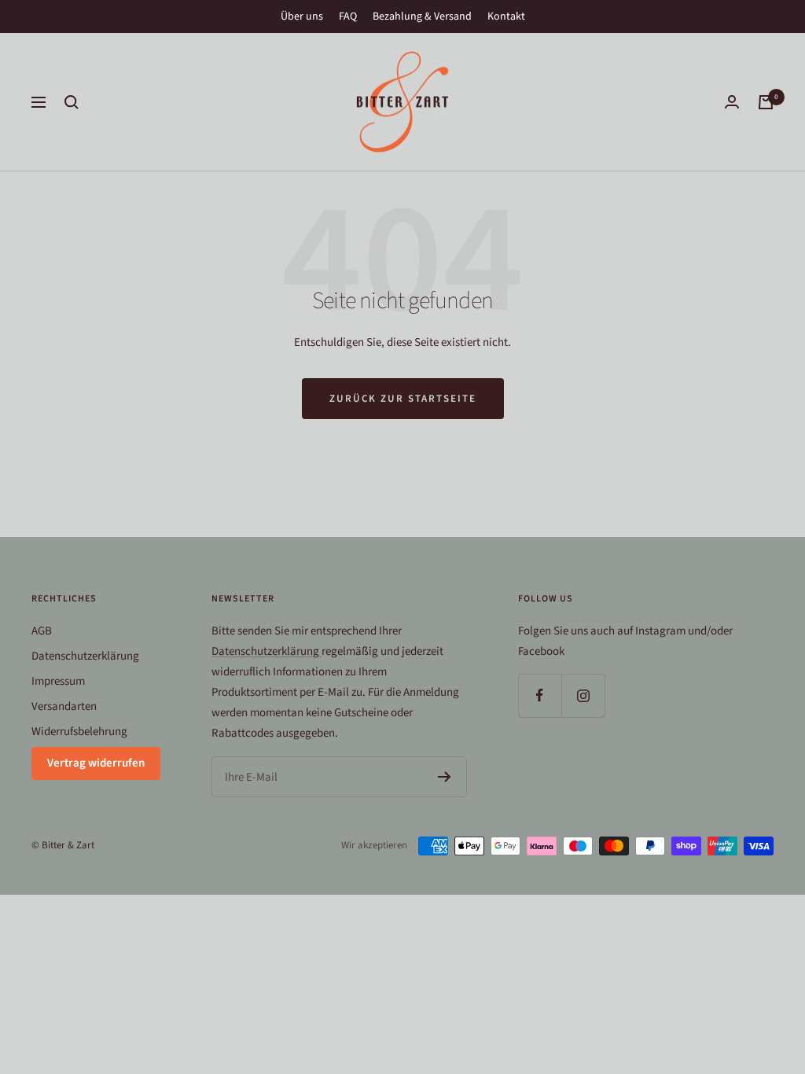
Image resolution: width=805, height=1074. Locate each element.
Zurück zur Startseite (402, 399)
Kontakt (506, 16)
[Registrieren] (444, 776)
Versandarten (64, 706)
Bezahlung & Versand (422, 16)
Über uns (302, 16)
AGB (41, 631)
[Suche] (71, 102)
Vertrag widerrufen (96, 763)
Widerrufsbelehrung (79, 731)
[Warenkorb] (766, 102)
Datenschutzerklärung (85, 656)
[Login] (732, 102)
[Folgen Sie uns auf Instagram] (583, 695)
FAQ (348, 16)
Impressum (58, 681)
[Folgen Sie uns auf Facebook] (539, 695)
